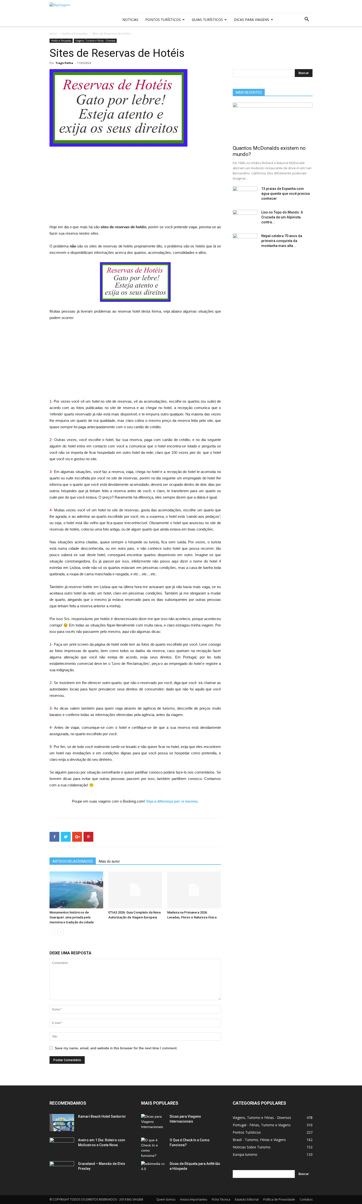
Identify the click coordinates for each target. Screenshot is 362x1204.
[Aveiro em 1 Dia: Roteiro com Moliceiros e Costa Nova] (61, 1146)
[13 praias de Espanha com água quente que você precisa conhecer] (245, 194)
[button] (307, 19)
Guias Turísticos (207, 19)
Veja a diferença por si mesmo (171, 801)
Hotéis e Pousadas (75, 33)
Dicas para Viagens (251, 19)
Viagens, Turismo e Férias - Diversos (95, 40)
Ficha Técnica (221, 1199)
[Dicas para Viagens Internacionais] (153, 1122)
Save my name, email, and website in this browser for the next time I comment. (116, 1048)
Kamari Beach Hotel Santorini (102, 1116)
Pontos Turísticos (163, 19)
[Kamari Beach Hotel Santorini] (61, 1122)
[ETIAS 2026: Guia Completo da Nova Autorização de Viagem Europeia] (135, 889)
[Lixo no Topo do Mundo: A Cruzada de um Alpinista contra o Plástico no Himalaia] (245, 218)
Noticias (130, 19)
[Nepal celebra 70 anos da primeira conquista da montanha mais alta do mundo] (245, 242)
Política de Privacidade (279, 1199)
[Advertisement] (135, 187)
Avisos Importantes (193, 1199)
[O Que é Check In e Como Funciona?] (153, 1148)
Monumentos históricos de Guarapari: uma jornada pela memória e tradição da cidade (71, 917)
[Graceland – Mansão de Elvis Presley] (61, 1169)
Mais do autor (109, 861)
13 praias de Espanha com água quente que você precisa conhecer (285, 193)
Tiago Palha (64, 63)
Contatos (306, 1199)
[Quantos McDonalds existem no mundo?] (273, 122)
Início (53, 33)
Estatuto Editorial (247, 1199)
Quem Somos (165, 1199)
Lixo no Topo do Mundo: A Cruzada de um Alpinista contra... (282, 217)
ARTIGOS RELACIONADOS (72, 861)
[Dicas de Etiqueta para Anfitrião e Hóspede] (153, 1169)
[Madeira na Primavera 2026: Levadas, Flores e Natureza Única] (194, 889)
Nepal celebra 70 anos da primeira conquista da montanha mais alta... (281, 241)
